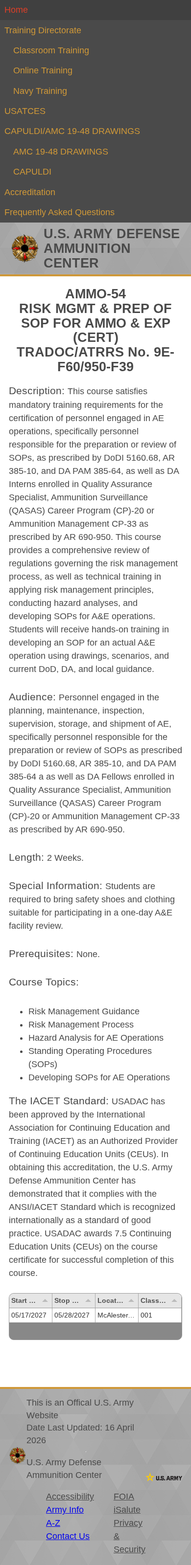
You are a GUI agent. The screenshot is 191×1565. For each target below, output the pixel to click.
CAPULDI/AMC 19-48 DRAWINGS (72, 131)
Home (16, 10)
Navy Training (40, 91)
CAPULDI (32, 172)
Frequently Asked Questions (59, 212)
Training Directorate (42, 30)
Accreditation (29, 192)
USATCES (25, 111)
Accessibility (70, 1496)
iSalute (127, 1510)
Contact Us (68, 1536)
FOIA (124, 1496)
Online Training (42, 70)
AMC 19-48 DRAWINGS (60, 151)
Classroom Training (51, 50)
